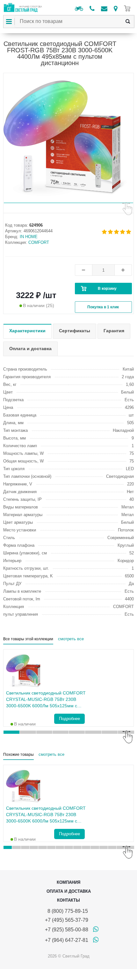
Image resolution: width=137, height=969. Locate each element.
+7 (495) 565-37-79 (66, 920)
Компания (68, 882)
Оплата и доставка (69, 891)
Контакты (68, 900)
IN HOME (29, 236)
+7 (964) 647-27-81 (66, 940)
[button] (68, 202)
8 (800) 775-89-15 (66, 911)
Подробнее (69, 718)
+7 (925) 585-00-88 (66, 929)
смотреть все (71, 638)
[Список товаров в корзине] (128, 8)
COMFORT (38, 242)
